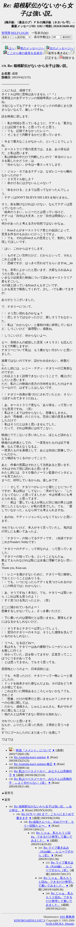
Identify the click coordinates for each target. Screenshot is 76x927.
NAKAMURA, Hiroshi (60, 923)
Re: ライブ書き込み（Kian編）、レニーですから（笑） (56, 851)
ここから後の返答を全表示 (24, 53)
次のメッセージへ (61, 48)
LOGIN (24, 32)
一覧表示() (40, 32)
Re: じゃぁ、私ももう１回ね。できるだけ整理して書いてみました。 (51, 836)
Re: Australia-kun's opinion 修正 (33, 764)
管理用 (5, 32)
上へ (12, 48)
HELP (14, 32)
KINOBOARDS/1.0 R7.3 (29, 920)
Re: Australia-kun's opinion (30, 757)
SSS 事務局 (67, 916)
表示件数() (42, 37)
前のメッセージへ (32, 48)
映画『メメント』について (33, 750)
